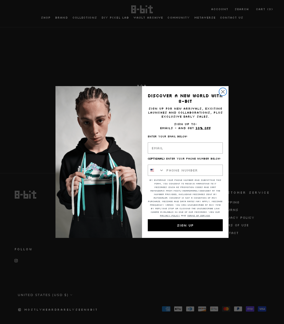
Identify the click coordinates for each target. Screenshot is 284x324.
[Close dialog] (223, 92)
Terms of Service (198, 215)
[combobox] (156, 170)
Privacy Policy (170, 215)
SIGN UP (185, 225)
